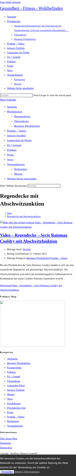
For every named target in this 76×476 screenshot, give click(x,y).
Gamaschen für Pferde (19, 140)
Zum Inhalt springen (10, 2)
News (10, 159)
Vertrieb (27, 249)
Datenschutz (6, 447)
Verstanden (7, 472)
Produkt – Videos (16, 130)
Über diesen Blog (8, 438)
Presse (10, 154)
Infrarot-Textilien (16, 135)
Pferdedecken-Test (16, 408)
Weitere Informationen (27, 471)
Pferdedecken (14, 111)
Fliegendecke (21, 121)
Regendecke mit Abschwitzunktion (24, 216)
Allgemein (12, 358)
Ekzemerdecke (22, 116)
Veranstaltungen (16, 164)
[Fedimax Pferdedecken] (32, 346)
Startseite (12, 106)
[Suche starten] (62, 186)
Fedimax (12, 149)
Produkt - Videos (58, 258)
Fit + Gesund (14, 145)
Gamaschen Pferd (16, 385)
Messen (18, 173)
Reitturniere (20, 169)
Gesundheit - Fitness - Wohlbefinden (31, 8)
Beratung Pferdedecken (27, 126)
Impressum (5, 443)
